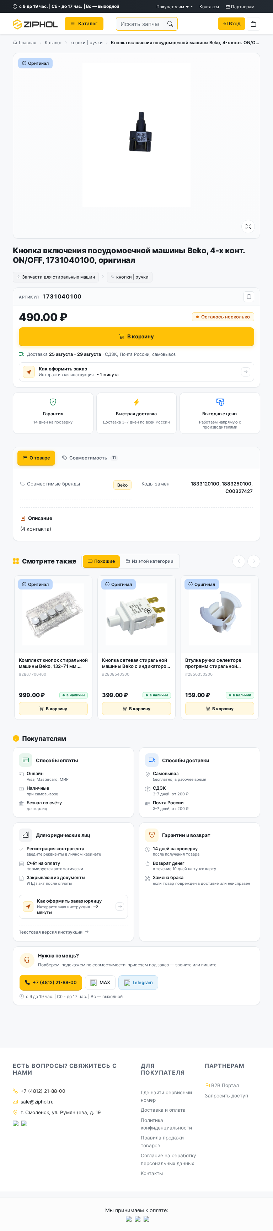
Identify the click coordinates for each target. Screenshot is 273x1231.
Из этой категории (152, 561)
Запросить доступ (226, 1095)
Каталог (53, 42)
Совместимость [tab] (92, 458)
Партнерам (242, 6)
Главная (26, 42)
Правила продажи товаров (162, 1141)
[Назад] (238, 561)
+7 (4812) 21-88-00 (55, 982)
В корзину (140, 336)
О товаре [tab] (40, 458)
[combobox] (140, 24)
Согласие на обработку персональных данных (168, 1159)
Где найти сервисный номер (166, 1096)
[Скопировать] (248, 296)
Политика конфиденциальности (166, 1124)
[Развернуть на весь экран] (248, 226)
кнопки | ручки (86, 42)
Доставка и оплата (163, 1110)
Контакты (209, 6)
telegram (143, 982)
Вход (235, 23)
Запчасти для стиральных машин (58, 277)
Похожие (104, 561)
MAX (105, 982)
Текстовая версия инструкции (50, 932)
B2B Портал (224, 1085)
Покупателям (170, 6)
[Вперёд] (253, 561)
